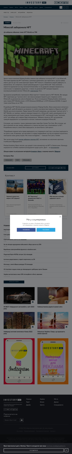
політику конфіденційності (56, 446)
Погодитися (34, 450)
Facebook (26, 229)
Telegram (45, 229)
